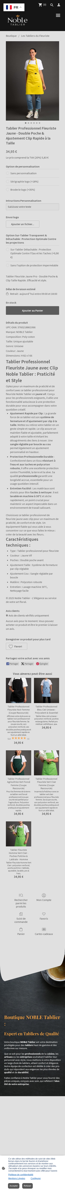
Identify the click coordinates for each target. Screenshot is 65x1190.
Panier (21, 934)
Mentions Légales (16, 1178)
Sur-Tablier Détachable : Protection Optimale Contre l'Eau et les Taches (34, 253)
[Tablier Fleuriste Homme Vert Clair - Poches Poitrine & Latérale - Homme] (18, 833)
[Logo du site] (17, 20)
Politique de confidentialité (20, 1174)
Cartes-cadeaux (44, 934)
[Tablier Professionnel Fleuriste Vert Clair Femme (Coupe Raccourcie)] (46, 762)
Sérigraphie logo (24, 181)
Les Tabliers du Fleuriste (35, 35)
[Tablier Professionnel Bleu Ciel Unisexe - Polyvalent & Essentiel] (46, 690)
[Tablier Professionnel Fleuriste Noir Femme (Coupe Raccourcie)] (18, 690)
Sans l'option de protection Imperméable (34, 265)
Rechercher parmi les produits (21, 903)
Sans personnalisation (23, 173)
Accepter (14, 1186)
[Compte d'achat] (59, 5)
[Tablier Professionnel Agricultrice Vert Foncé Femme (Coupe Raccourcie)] (18, 762)
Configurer (36, 1178)
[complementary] (13, 7)
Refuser (27, 1186)
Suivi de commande (21, 920)
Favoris (44, 918)
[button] (22, 224)
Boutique (11, 35)
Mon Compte (43, 900)
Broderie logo (22, 189)
